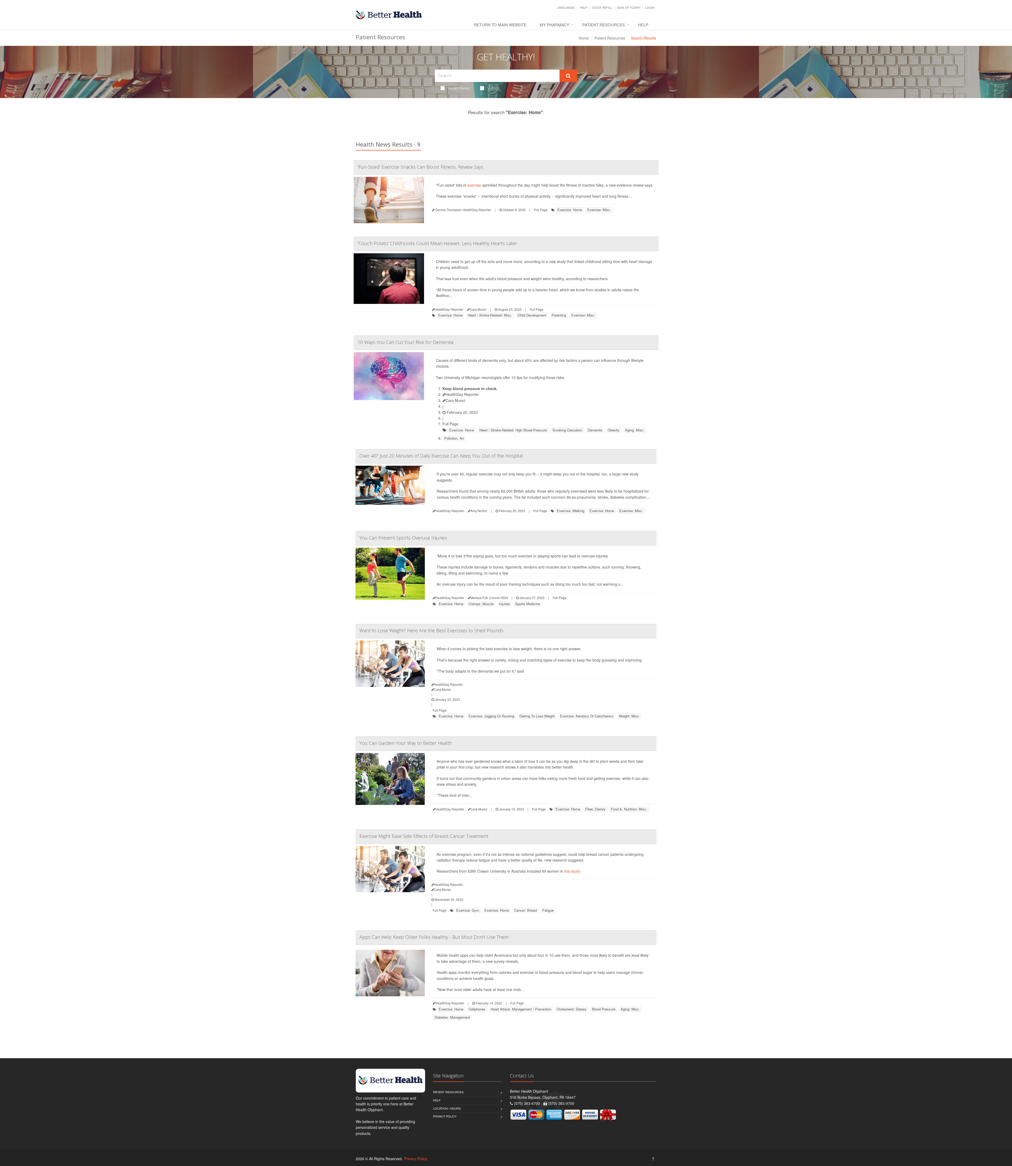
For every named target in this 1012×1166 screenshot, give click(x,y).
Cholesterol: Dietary (572, 1009)
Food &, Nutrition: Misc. (629, 809)
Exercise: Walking (570, 510)
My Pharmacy (554, 24)
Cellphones (477, 1009)
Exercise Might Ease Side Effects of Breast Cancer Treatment (423, 836)
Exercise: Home (569, 209)
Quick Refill (602, 7)
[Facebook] (653, 1158)
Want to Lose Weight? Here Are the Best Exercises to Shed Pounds (431, 630)
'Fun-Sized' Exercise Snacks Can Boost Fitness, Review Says (420, 167)
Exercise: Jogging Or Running (491, 715)
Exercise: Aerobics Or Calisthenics (587, 715)
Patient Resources (603, 24)
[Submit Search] (568, 76)
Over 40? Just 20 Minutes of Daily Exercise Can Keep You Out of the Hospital (441, 456)
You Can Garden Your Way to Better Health (405, 743)
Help (583, 7)
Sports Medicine (527, 603)
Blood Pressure (603, 1009)
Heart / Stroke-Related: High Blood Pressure (513, 430)
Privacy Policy (444, 1116)
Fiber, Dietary (595, 809)
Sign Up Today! (628, 7)
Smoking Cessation (567, 430)
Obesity (614, 430)
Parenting (559, 315)
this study (572, 871)
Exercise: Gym (467, 910)
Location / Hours (447, 1108)
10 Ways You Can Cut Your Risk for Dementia (405, 342)
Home (584, 38)
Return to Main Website (500, 24)
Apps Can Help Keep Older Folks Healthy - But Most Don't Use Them (434, 937)
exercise (474, 185)
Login (649, 7)
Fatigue (548, 910)
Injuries (504, 603)
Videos (493, 88)
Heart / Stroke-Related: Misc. (490, 315)
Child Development (532, 315)
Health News (459, 88)
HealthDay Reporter (462, 394)
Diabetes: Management (452, 1017)
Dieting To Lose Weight (537, 715)
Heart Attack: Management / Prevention (521, 1009)
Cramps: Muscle (481, 603)
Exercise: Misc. (599, 209)
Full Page (541, 209)
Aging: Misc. (634, 430)
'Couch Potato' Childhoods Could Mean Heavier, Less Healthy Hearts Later (437, 243)
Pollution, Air (454, 438)
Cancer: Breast (525, 910)
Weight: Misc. (629, 715)
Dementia (595, 430)
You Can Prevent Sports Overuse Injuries (403, 538)
